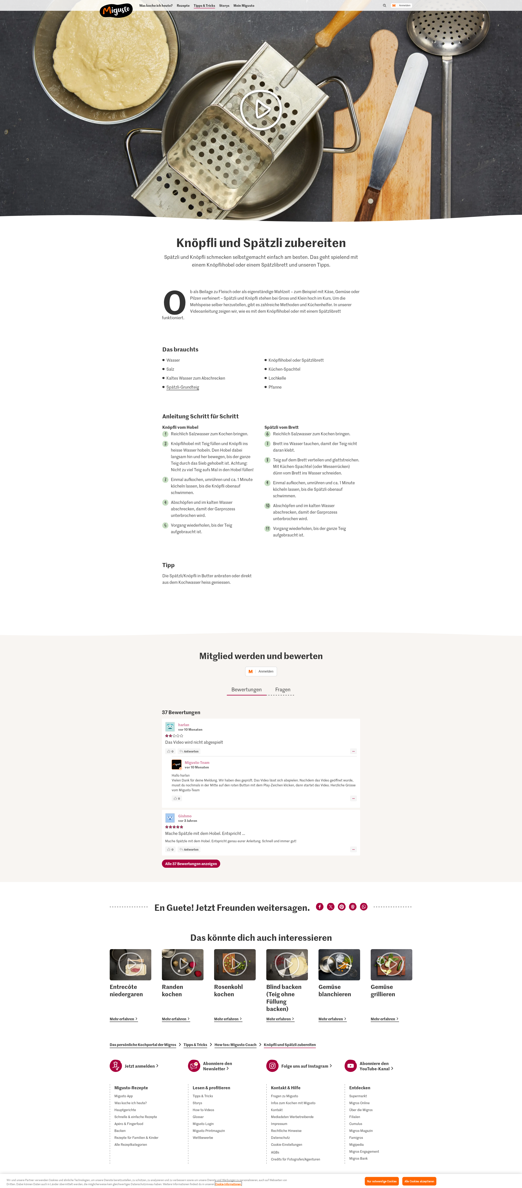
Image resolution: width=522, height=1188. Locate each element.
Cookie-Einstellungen (286, 1145)
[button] (170, 727)
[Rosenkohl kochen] (235, 985)
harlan (183, 724)
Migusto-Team (197, 762)
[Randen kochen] (182, 985)
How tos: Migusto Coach (236, 1044)
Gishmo (185, 815)
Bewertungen (246, 689)
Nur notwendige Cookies (382, 1181)
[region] (261, 1181)
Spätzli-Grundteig (182, 387)
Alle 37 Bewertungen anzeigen (191, 863)
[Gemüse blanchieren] (339, 985)
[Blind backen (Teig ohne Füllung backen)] (287, 985)
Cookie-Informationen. (228, 1184)
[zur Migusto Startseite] (116, 7)
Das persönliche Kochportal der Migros (143, 1044)
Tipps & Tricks (195, 1044)
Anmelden (404, 5)
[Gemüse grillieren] (391, 985)
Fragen (283, 689)
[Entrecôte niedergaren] (130, 985)
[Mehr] (353, 751)
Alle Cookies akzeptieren (419, 1181)
